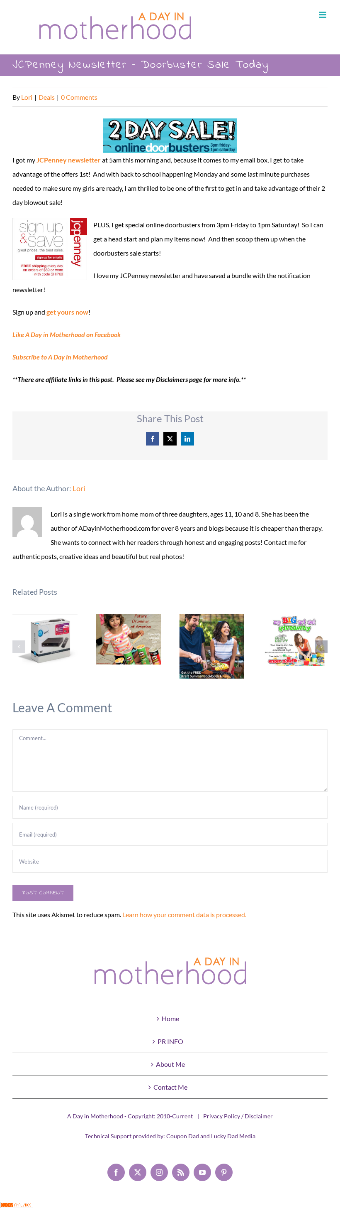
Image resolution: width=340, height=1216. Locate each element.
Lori (26, 97)
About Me (170, 1064)
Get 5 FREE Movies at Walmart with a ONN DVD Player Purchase (45, 644)
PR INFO (170, 1041)
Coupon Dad (182, 1136)
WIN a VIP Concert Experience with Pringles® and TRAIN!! (128, 639)
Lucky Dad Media (233, 1136)
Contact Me (170, 1087)
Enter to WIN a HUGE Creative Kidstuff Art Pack (295, 641)
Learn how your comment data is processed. (184, 914)
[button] (18, 646)
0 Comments (79, 97)
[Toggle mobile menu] (323, 14)
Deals (47, 97)
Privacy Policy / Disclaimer (238, 1116)
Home (170, 1018)
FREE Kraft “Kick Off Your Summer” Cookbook (212, 646)
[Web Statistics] (16, 1209)
